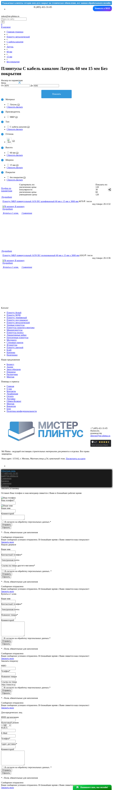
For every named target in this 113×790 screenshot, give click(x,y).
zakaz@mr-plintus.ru (10, 16)
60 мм (14, 153)
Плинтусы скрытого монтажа (20, 327)
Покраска (11, 372)
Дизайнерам (12, 394)
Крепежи (11, 352)
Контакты (11, 391)
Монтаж (10, 377)
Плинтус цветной (15, 347)
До (31, 85)
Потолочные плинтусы (17, 337)
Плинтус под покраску (17, 320)
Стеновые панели (15, 342)
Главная (10, 386)
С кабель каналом (20, 127)
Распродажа (12, 374)
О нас (9, 389)
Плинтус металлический (18, 322)
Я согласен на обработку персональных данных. (27, 522)
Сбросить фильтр (15, 107)
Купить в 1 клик (10, 213)
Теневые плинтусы (16, 325)
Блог (9, 409)
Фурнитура (12, 345)
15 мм (14, 165)
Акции (10, 367)
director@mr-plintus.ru (100, 436)
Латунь (15, 104)
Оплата (10, 396)
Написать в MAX (102, 8)
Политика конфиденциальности (22, 411)
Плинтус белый (14, 312)
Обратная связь (8, 471)
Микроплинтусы (14, 330)
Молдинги (12, 340)
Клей (9, 350)
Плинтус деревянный (17, 317)
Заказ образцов (14, 369)
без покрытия (18, 177)
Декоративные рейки (16, 335)
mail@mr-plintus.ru (9, 476)
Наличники (12, 355)
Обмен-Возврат (14, 401)
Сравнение (26, 213)
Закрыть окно (7, 542)
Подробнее (7, 209)
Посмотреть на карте (75, 458)
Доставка (11, 399)
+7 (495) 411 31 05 (9, 473)
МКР (14, 117)
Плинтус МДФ (14, 315)
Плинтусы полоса (15, 332)
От (2, 85)
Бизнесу (10, 364)
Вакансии (11, 406)
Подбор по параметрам (6, 189)
